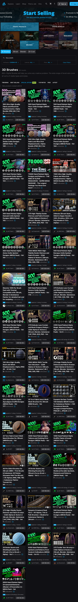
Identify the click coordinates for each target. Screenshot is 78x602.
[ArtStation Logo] (4, 3)
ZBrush (15, 52)
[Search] (46, 4)
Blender (23, 52)
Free (49, 82)
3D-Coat (31, 52)
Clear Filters (67, 62)
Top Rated (42, 82)
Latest (55, 82)
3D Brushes (6, 52)
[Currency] (55, 4)
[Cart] (50, 4)
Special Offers (28, 82)
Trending (5, 82)
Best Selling (14, 82)
